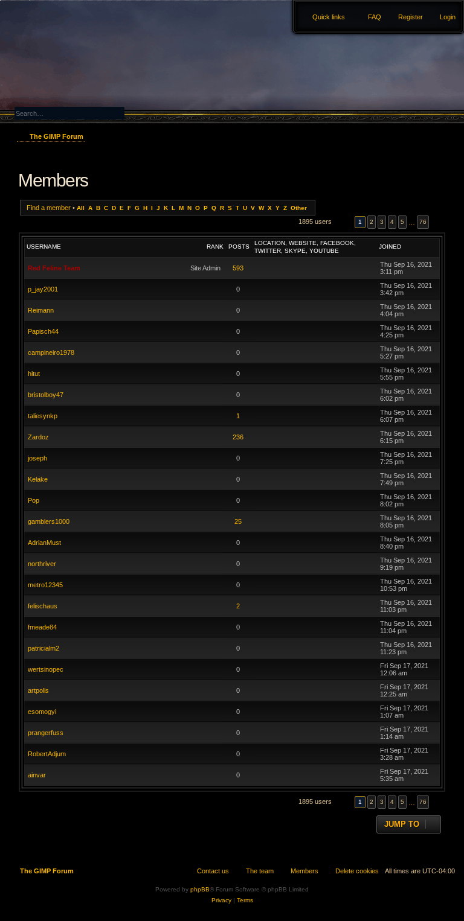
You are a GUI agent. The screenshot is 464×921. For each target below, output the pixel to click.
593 (238, 268)
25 (238, 521)
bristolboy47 (45, 394)
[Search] (148, 112)
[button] (343, 221)
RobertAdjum (47, 753)
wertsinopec (45, 669)
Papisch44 (43, 331)
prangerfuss (45, 732)
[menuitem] (442, 17)
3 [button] (382, 221)
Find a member (49, 207)
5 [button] (402, 221)
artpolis (38, 690)
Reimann (41, 310)
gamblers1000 (48, 521)
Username (44, 246)
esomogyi (42, 711)
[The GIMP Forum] (67, 33)
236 (238, 437)
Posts (239, 246)
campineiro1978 (51, 352)
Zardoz (38, 437)
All (81, 208)
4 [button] (392, 221)
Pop (33, 500)
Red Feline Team (54, 268)
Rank (215, 246)
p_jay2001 (43, 289)
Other (299, 208)
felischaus (42, 606)
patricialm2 (43, 648)
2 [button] (371, 221)
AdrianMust (44, 542)
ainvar (37, 775)
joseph (37, 458)
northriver (42, 563)
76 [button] (423, 221)
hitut (34, 373)
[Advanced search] (96, 102)
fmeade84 (42, 627)
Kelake (38, 479)
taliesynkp (42, 415)
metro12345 (45, 584)
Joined (390, 246)
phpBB (200, 889)
